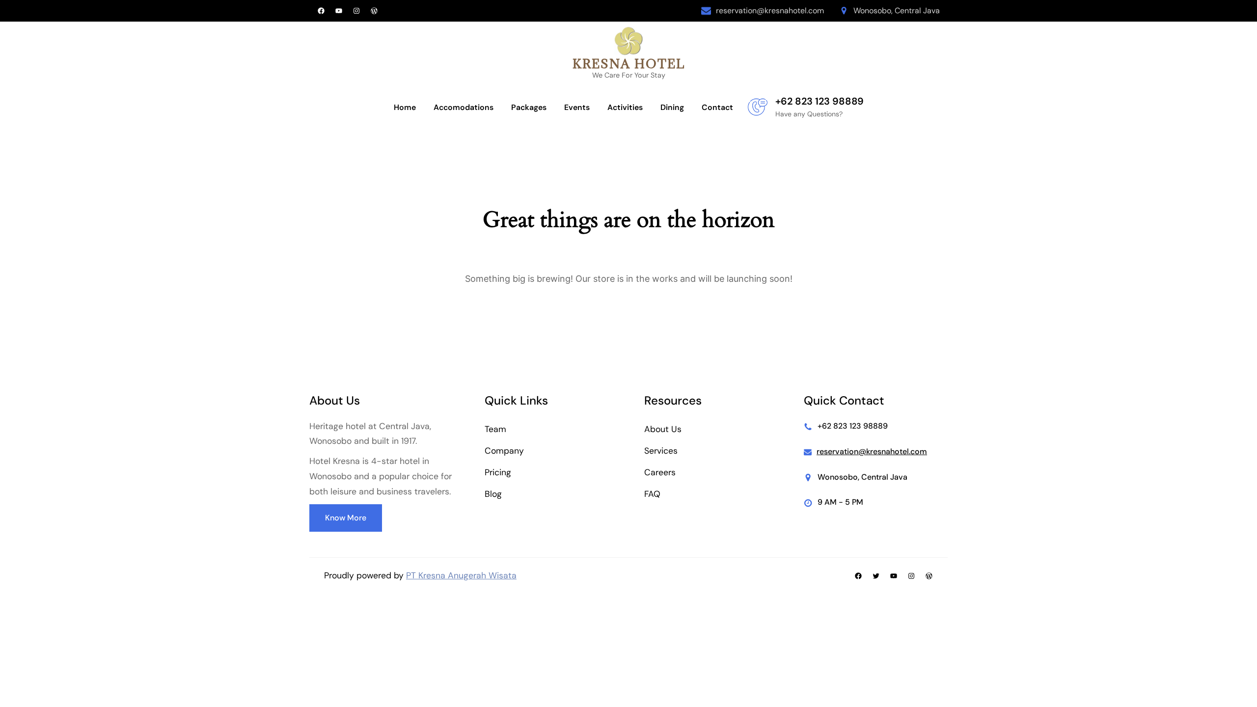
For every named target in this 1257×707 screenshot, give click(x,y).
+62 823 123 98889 (819, 101)
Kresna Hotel (629, 63)
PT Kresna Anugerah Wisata (461, 575)
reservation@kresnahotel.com (770, 10)
